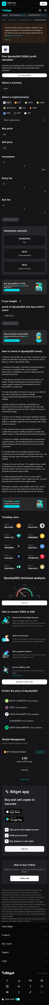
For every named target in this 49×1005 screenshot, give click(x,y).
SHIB (34, 108)
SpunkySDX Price (25, 20)
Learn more (16, 675)
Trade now (24, 603)
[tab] (24, 926)
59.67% (22, 15)
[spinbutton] (26, 135)
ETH (24, 108)
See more (24, 779)
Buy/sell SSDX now (24, 682)
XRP (18, 113)
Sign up (7, 40)
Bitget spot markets (15, 35)
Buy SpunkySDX (24, 75)
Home (4, 20)
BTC (19, 103)
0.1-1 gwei (42, 15)
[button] (23, 316)
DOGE (30, 103)
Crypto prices (13, 20)
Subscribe (24, 770)
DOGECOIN (10, 108)
